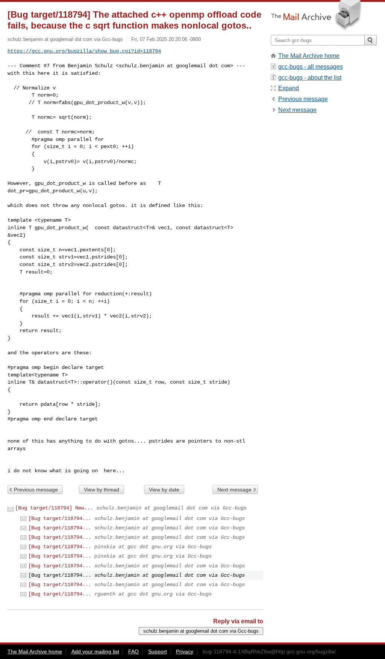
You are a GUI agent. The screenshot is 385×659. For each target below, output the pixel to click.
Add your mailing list (95, 651)
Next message (234, 490)
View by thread (101, 490)
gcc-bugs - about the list (309, 77)
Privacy (184, 651)
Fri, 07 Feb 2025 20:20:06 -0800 (166, 39)
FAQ (133, 651)
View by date (164, 490)
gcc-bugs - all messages (310, 66)
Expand (288, 88)
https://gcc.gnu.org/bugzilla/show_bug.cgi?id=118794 (84, 51)
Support (157, 651)
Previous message (36, 490)
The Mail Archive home (309, 56)
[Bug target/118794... (59, 518)
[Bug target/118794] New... (54, 508)
